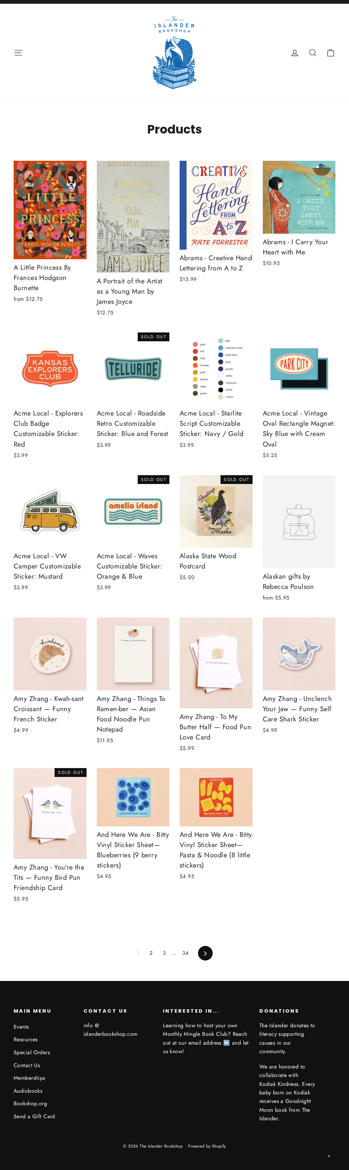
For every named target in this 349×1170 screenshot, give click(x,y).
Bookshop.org (30, 1103)
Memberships (29, 1078)
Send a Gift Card (34, 1116)
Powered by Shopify (207, 1146)
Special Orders (32, 1052)
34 (185, 953)
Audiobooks (28, 1091)
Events (21, 1027)
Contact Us (27, 1065)
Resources (26, 1039)
